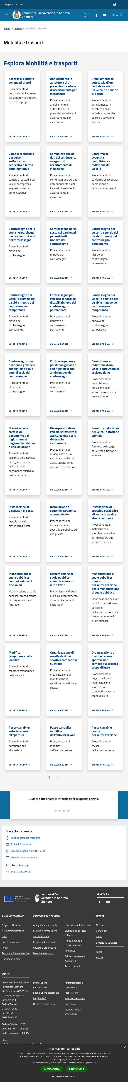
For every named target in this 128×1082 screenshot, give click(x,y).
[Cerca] (121, 15)
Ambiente (70, 950)
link (94, 1062)
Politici (5, 947)
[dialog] (64, 1063)
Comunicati (102, 931)
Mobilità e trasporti (43, 953)
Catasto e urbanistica (44, 947)
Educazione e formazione (78, 925)
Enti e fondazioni (11, 942)
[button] (64, 1076)
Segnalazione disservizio (46, 993)
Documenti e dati (11, 959)
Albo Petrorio (72, 993)
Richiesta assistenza (44, 1004)
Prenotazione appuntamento (41, 985)
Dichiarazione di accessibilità (73, 1012)
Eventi (99, 957)
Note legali (70, 1004)
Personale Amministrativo (16, 953)
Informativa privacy (75, 998)
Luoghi (99, 952)
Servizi (18, 28)
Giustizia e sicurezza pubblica (75, 933)
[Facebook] (95, 15)
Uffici (4, 936)
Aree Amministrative (13, 931)
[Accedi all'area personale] (114, 4)
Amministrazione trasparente (74, 985)
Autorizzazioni (72, 966)
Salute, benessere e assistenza (75, 958)
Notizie (99, 925)
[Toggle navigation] (6, 15)
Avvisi (99, 936)
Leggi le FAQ (39, 998)
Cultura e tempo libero (45, 931)
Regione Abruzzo (13, 4)
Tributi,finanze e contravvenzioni (73, 943)
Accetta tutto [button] (52, 1069)
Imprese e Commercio (44, 942)
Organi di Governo (11, 925)
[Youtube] (103, 15)
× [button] (124, 1047)
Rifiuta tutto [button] (76, 1069)
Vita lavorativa (41, 936)
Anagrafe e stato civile (45, 925)
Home (7, 28)
